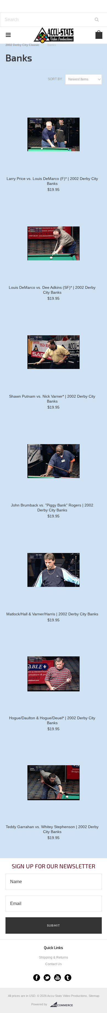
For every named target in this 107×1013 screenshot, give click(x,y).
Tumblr (67, 977)
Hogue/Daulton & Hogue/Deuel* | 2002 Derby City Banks (52, 720)
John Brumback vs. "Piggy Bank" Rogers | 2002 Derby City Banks (52, 507)
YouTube (57, 977)
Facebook (36, 977)
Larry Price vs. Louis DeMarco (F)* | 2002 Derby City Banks (52, 181)
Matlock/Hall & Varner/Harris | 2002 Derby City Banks (52, 614)
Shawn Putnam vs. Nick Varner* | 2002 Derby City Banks (52, 398)
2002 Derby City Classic (22, 44)
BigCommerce (63, 1005)
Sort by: (55, 79)
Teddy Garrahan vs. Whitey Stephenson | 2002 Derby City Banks (52, 829)
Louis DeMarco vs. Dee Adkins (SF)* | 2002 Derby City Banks (52, 290)
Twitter (47, 977)
